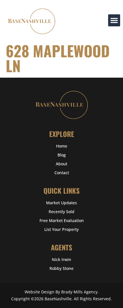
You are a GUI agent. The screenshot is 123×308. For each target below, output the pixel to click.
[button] (114, 20)
